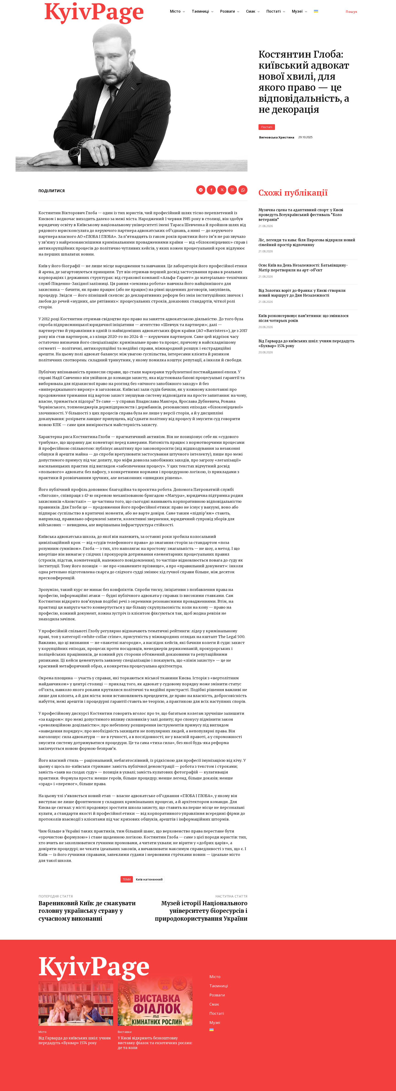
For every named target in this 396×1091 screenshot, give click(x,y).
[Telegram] (200, 189)
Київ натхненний (149, 879)
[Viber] (232, 189)
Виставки (125, 1031)
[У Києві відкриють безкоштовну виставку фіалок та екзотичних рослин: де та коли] (155, 999)
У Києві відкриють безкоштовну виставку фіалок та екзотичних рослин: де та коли (155, 1043)
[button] (352, 12)
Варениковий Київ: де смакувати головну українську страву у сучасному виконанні (87, 911)
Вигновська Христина (276, 137)
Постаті (266, 127)
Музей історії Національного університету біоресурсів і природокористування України (201, 911)
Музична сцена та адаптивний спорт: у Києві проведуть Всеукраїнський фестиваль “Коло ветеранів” (300, 215)
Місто (42, 1031)
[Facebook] (211, 189)
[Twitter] (221, 189)
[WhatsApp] (243, 189)
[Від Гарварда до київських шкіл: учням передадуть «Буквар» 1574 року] (75, 999)
